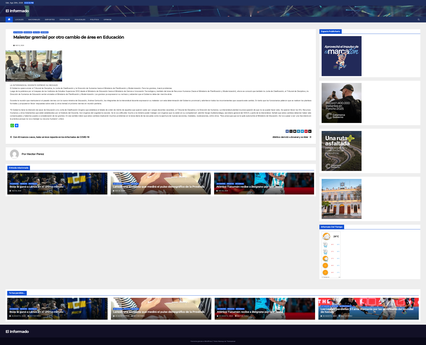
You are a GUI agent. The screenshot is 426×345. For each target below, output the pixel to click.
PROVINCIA (44, 32)
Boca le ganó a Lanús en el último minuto (36, 186)
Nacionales (34, 20)
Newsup (221, 341)
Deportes (50, 20)
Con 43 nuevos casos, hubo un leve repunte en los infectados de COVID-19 (51, 137)
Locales (19, 20)
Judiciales (65, 20)
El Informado (17, 11)
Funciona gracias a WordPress (202, 341)
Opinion (107, 20)
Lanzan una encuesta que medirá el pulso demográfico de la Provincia (158, 186)
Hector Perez (35, 154)
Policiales (80, 20)
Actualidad (18, 32)
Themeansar (231, 341)
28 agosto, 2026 (330, 316)
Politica (94, 20)
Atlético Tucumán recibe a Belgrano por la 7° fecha (249, 186)
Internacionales (345, 306)
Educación (27, 32)
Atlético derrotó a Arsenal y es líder (290, 137)
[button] (419, 19)
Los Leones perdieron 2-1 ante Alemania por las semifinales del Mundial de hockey (367, 310)
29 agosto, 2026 (19, 316)
